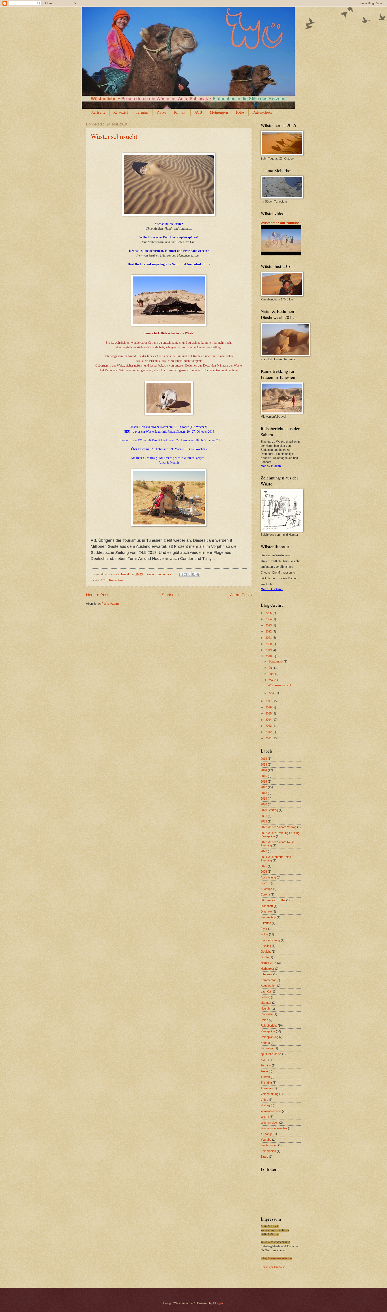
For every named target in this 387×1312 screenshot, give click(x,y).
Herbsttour (267, 968)
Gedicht (266, 951)
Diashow (266, 911)
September (276, 661)
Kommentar (268, 980)
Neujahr (266, 1008)
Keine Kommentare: (159, 574)
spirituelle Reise (271, 1054)
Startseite (98, 112)
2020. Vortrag (269, 810)
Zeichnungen (269, 1145)
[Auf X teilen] (189, 574)
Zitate (264, 1156)
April (272, 693)
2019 (269, 650)
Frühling (266, 945)
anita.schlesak (121, 574)
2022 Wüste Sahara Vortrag (278, 827)
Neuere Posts (98, 595)
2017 (269, 701)
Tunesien (267, 1088)
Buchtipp (266, 889)
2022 (269, 631)
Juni (272, 673)
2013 (269, 725)
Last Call (266, 991)
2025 (269, 613)
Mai (271, 680)
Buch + (265, 883)
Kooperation (268, 985)
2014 (269, 719)
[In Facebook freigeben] (193, 574)
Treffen (265, 1077)
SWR (264, 1060)
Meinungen (219, 112)
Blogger (218, 1303)
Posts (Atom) (110, 603)
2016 (269, 707)
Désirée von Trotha (273, 900)
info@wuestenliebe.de (276, 1258)
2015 (269, 713)
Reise (264, 1020)
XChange (267, 1134)
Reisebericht (269, 1025)
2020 (269, 644)
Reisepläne (116, 580)
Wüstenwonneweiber (274, 1128)
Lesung (265, 997)
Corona (265, 894)
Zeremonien (268, 1151)
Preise (161, 112)
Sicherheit (267, 1048)
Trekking (266, 1082)
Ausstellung (268, 877)
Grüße (265, 957)
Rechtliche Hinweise (273, 1267)
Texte (264, 1071)
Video (264, 1099)
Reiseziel (120, 112)
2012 (269, 732)
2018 (104, 580)
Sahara (265, 1042)
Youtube (266, 1139)
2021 (269, 637)
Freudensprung (270, 940)
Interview (266, 974)
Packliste (267, 1014)
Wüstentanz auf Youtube (280, 223)
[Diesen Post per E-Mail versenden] (181, 574)
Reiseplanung (269, 1037)
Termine (142, 112)
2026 (264, 871)
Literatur (266, 1002)
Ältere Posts (241, 595)
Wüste (265, 1116)
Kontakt (180, 112)
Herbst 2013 (268, 963)
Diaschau (267, 906)
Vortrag (265, 1105)
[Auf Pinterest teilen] (198, 574)
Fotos (240, 112)
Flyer (264, 928)
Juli (271, 667)
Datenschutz (262, 112)
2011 (269, 738)
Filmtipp (266, 923)
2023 (269, 625)
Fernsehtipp (268, 917)
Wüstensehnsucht (114, 136)
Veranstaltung (269, 1094)
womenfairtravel (271, 1111)
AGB (198, 112)
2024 (269, 619)
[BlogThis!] (185, 574)
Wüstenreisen (269, 1122)
